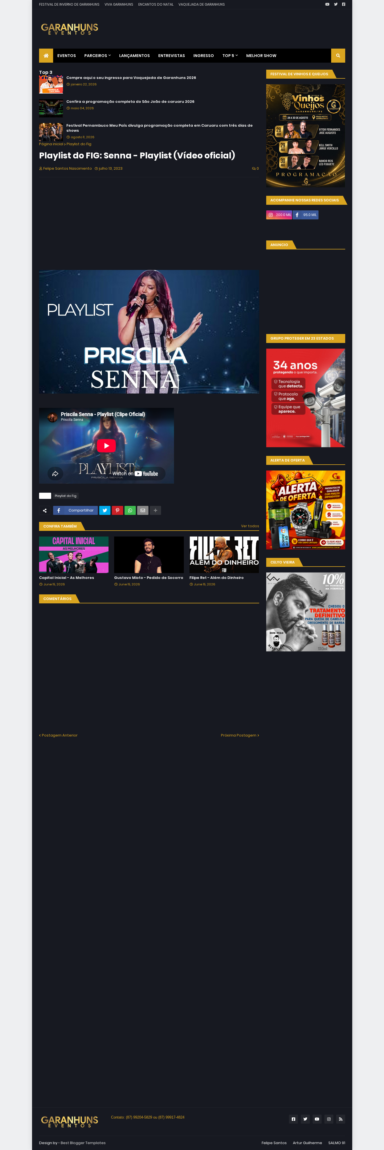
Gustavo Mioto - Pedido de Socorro (148, 577)
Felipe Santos (274, 1143)
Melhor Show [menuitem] (261, 55)
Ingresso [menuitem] (203, 55)
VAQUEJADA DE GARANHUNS (202, 4)
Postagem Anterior (60, 735)
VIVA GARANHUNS (119, 4)
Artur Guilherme (307, 1143)
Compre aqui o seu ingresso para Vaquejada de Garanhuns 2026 (131, 77)
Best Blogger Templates (83, 1143)
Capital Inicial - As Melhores (66, 577)
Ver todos (250, 526)
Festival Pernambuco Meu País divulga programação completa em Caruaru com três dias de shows (159, 128)
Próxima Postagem (238, 735)
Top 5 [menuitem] (228, 55)
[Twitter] (104, 510)
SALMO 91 (336, 1143)
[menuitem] (46, 56)
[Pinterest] (117, 510)
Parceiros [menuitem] (95, 55)
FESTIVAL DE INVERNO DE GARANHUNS (69, 4)
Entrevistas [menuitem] (171, 55)
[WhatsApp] (130, 510)
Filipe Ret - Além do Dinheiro (216, 577)
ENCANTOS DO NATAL (155, 4)
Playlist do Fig (79, 144)
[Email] (142, 510)
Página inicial (51, 144)
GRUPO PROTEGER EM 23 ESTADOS (302, 338)
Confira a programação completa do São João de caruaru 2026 (130, 101)
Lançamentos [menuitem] (134, 55)
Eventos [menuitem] (66, 55)
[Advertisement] (243, 24)
